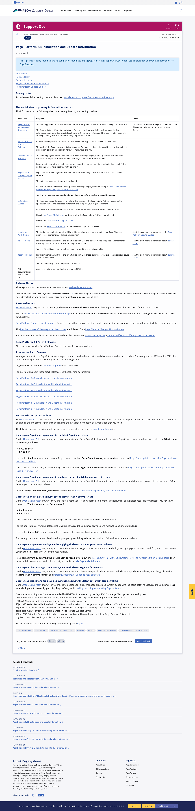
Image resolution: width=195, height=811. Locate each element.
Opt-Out (148, 806)
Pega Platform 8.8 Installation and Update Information (36, 704)
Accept (135, 806)
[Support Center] (33, 11)
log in (80, 623)
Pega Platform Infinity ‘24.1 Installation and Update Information (40, 748)
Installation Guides (23, 202)
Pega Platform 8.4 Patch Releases (32, 83)
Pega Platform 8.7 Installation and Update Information (36, 687)
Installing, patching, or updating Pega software (76, 574)
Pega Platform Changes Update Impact (25, 175)
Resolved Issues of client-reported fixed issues (43, 329)
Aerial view (21, 73)
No (62, 641)
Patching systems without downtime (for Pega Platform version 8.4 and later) (130, 557)
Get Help (191, 592)
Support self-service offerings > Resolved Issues (131, 335)
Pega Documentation (56, 226)
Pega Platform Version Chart (25, 670)
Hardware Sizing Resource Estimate (25, 144)
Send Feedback (143, 641)
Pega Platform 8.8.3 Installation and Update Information (37, 713)
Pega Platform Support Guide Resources (24, 127)
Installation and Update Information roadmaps (47, 313)
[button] (19, 36)
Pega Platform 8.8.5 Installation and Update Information (37, 722)
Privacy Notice (73, 806)
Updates (80, 630)
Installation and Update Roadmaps (133, 630)
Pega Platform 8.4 (24, 630)
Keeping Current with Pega (25, 157)
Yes (53, 641)
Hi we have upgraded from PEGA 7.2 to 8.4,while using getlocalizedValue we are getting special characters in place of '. (63, 696)
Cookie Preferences (166, 806)
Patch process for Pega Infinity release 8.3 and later (100, 490)
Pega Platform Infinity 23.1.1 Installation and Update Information (40, 739)
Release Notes (23, 76)
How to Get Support (95, 335)
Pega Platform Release (107, 630)
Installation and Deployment (62, 630)
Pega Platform (41, 630)
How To (91, 630)
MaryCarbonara (31, 34)
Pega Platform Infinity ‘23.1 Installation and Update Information (40, 730)
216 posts (63, 34)
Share (22, 648)
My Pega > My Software (54, 215)
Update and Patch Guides (23, 233)
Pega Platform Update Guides (31, 86)
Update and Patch (29, 419)
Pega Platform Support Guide (60, 220)
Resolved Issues (24, 80)
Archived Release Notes (80, 287)
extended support (52, 365)
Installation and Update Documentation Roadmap (89, 97)
